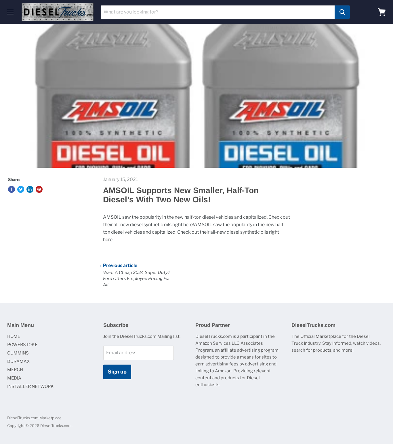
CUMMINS (18, 353)
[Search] (342, 12)
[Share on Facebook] (11, 189)
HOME (13, 336)
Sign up (117, 372)
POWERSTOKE (22, 344)
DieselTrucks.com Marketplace (34, 418)
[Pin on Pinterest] (39, 189)
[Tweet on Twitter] (20, 189)
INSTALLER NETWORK (30, 386)
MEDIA (14, 378)
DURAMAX (18, 361)
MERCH (15, 369)
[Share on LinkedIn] (29, 189)
